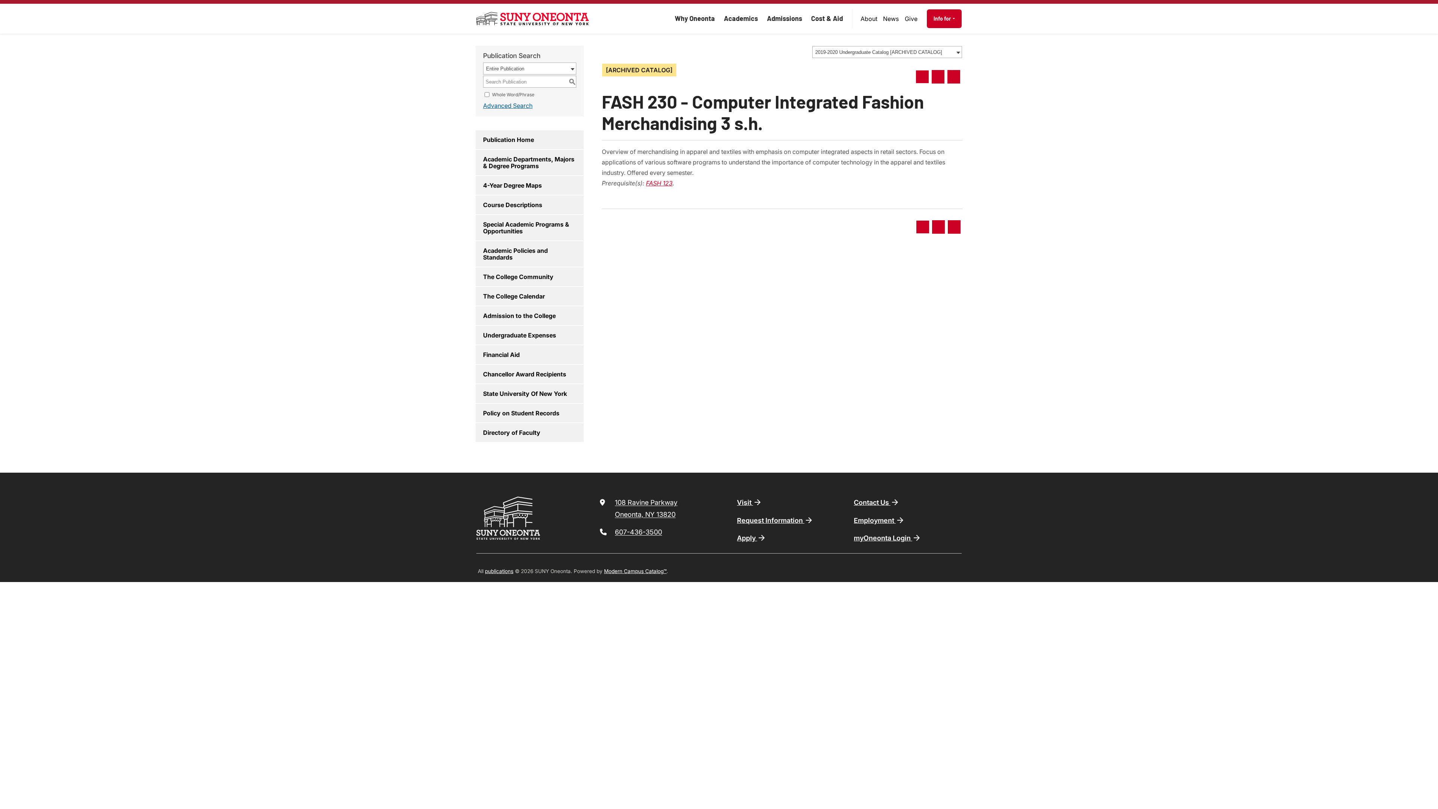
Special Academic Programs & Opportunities (526, 228)
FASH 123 (659, 183)
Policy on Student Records (521, 413)
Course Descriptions (512, 205)
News (891, 18)
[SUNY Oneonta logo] (532, 18)
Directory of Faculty (511, 432)
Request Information (770, 520)
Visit (745, 502)
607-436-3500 (638, 532)
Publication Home (508, 139)
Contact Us (872, 502)
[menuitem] (869, 18)
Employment (875, 520)
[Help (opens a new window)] (953, 77)
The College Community (518, 277)
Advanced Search (508, 105)
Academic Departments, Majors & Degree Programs (528, 162)
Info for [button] (943, 18)
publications (499, 571)
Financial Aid (501, 354)
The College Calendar (514, 296)
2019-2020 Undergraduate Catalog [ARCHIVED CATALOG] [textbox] (878, 52)
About (869, 18)
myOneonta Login (883, 538)
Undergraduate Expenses (519, 335)
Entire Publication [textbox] (505, 69)
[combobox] (887, 52)
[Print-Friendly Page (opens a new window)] (938, 77)
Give (911, 18)
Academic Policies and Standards (515, 254)
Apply (747, 538)
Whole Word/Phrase (513, 94)
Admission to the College (519, 315)
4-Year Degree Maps (512, 185)
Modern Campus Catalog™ (635, 571)
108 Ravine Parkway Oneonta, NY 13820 (646, 508)
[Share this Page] (922, 76)
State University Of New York (525, 393)
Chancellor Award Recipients (524, 374)
